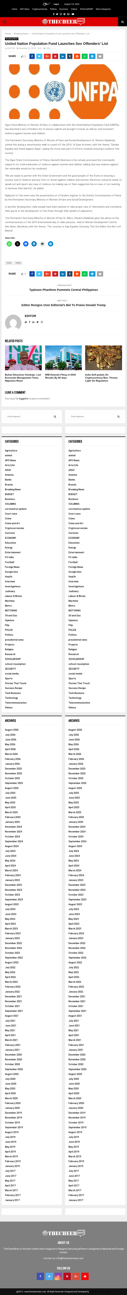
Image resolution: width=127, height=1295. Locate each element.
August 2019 (12, 1132)
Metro (8, 605)
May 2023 (10, 919)
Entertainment (13, 552)
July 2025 (10, 793)
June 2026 (10, 739)
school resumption (15, 664)
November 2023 (13, 890)
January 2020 (12, 1108)
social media (12, 673)
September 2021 (14, 1011)
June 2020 (10, 1083)
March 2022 (11, 982)
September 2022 (14, 957)
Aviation (9, 475)
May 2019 (10, 1147)
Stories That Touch (15, 683)
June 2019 (10, 1142)
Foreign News (12, 567)
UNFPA (18, 263)
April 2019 (10, 1151)
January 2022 (12, 991)
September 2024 (14, 841)
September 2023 (14, 899)
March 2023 (11, 928)
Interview (10, 581)
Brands (9, 484)
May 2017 (10, 1180)
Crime (8, 518)
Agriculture (11, 450)
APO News (24, 9)
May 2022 (10, 972)
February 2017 (13, 1195)
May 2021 (10, 1030)
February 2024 (13, 875)
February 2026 (13, 759)
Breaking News (12, 39)
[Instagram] (58, 1276)
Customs (10, 533)
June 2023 (10, 914)
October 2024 (12, 836)
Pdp (7, 625)
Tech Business (13, 693)
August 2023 (12, 904)
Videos (74, 9)
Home (14, 9)
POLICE (9, 630)
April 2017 (10, 1185)
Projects (9, 644)
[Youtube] (85, 1276)
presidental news (14, 639)
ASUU (8, 470)
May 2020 (10, 1088)
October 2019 (12, 1122)
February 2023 (13, 933)
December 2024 (13, 826)
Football (9, 562)
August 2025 (12, 788)
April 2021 (10, 1035)
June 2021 (10, 1025)
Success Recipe (13, 688)
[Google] (76, 1276)
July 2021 (10, 1020)
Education (10, 542)
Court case (11, 513)
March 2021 (11, 1040)
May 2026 (10, 744)
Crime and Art (12, 523)
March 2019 (11, 1156)
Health (8, 576)
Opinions (9, 620)
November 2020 (13, 1059)
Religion (9, 649)
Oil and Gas (11, 615)
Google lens (11, 572)
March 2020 (11, 1098)
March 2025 (11, 812)
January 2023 (12, 938)
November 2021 (13, 1001)
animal (8, 455)
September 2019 (14, 1127)
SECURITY (10, 669)
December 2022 (13, 943)
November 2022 (13, 948)
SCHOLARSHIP (86, 9)
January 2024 (12, 880)
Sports (9, 678)
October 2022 (12, 953)
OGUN (9, 263)
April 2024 (10, 865)
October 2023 (12, 894)
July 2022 (10, 967)
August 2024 (12, 846)
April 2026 (10, 749)
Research (10, 654)
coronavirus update (15, 509)
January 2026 (12, 764)
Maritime (10, 601)
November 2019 (13, 1117)
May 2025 (10, 802)
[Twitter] (49, 1276)
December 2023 (13, 885)
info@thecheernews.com (70, 1258)
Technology (11, 698)
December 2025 (13, 768)
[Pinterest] (67, 1276)
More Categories (103, 9)
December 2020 (13, 1054)
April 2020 (10, 1093)
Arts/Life (10, 465)
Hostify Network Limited (100, 1292)
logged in (23, 398)
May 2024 (10, 860)
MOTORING (11, 610)
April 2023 (10, 923)
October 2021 (12, 1006)
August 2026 (12, 729)
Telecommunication (16, 702)
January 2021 (12, 1050)
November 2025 (13, 773)
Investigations (13, 586)
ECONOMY (10, 538)
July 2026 (10, 734)
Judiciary (10, 591)
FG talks (9, 557)
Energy (8, 547)
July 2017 (10, 1171)
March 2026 (11, 754)
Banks (8, 479)
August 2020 (12, 1074)
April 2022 (10, 977)
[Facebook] (40, 1276)
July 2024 (10, 851)
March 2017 (11, 1190)
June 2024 (10, 856)
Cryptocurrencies (39, 9)
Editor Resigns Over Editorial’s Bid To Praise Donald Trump (63, 305)
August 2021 (12, 1015)
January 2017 (12, 1200)
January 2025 (12, 822)
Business (64, 9)
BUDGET (9, 494)
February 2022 (13, 986)
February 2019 (13, 1161)
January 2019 (12, 1166)
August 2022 (12, 962)
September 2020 (14, 1069)
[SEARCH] (55, 416)
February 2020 (13, 1103)
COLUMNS (10, 504)
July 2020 (10, 1079)
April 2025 (10, 807)
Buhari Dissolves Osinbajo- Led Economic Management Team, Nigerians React (23, 377)
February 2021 (13, 1045)
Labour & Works (13, 596)
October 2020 (12, 1064)
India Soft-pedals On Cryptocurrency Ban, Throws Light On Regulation (101, 377)
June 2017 (10, 1176)
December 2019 (13, 1112)
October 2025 (12, 778)
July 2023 (10, 909)
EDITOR (11, 48)
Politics (53, 9)
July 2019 (10, 1137)
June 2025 (10, 797)
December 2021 (13, 996)
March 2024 (11, 870)
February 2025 (13, 817)
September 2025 (14, 783)
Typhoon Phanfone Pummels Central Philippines (63, 289)
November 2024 (13, 831)
